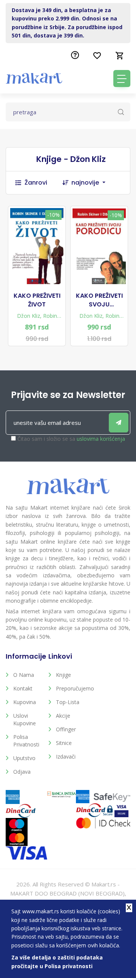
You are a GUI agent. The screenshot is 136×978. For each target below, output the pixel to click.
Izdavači (66, 756)
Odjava (22, 771)
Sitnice (64, 742)
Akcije (63, 715)
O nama (23, 674)
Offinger (66, 729)
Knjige (63, 674)
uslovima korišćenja (101, 438)
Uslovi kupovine (24, 719)
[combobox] (92, 182)
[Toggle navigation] (121, 78)
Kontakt (22, 688)
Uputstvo (24, 758)
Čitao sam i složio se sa (71, 438)
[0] (119, 55)
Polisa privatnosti (26, 740)
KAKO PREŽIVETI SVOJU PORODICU (99, 300)
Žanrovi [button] (36, 182)
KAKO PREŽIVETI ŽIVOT (37, 300)
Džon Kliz (28, 315)
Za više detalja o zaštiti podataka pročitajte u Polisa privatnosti (57, 961)
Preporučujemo (71, 688)
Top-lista (67, 702)
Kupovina (24, 702)
